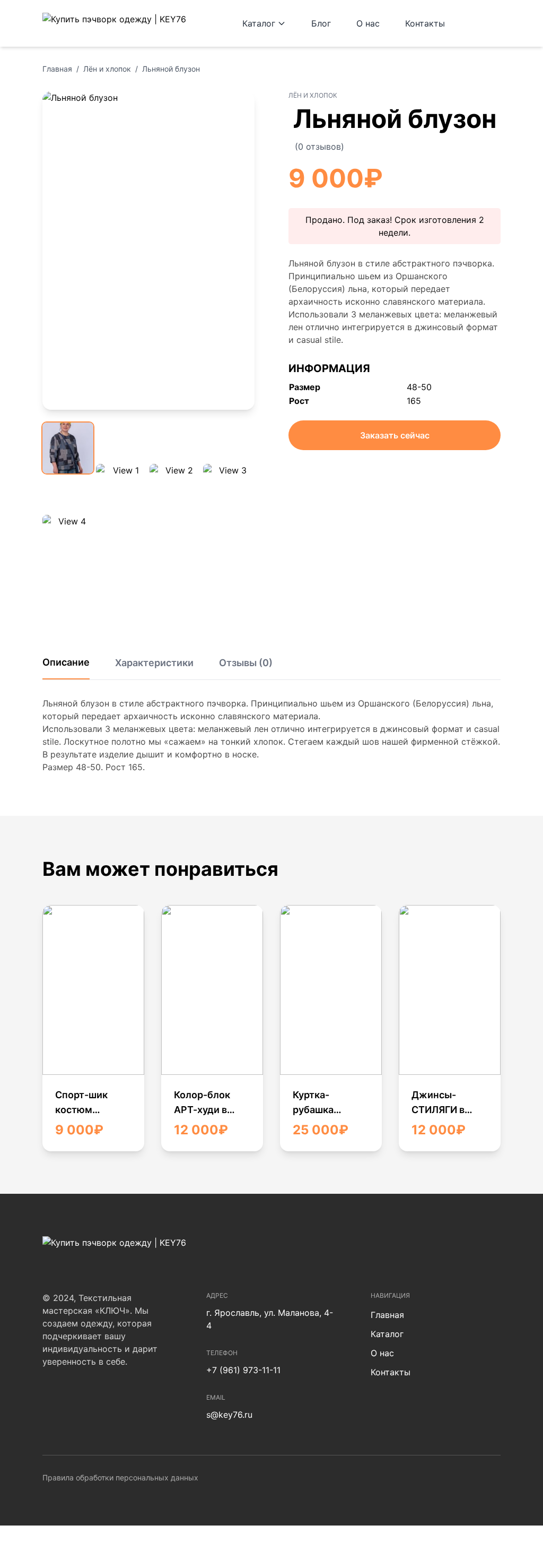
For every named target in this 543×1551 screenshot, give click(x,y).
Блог (321, 23)
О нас (368, 23)
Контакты (425, 23)
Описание (66, 662)
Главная (57, 68)
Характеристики (154, 662)
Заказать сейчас (395, 435)
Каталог (258, 23)
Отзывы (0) (246, 662)
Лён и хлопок (107, 68)
